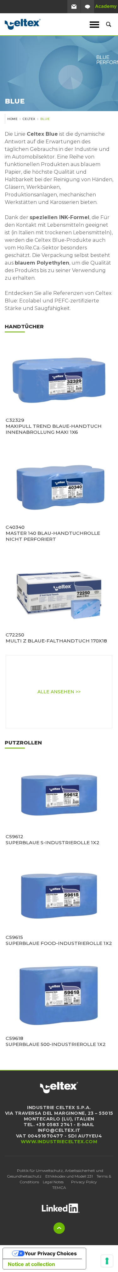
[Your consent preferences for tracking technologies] (107, 1261)
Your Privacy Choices (51, 1253)
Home (12, 119)
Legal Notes (53, 1181)
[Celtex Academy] (106, 6)
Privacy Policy (84, 1181)
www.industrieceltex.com (59, 1141)
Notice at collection (31, 1264)
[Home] (37, 24)
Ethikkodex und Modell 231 (69, 1176)
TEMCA (59, 1187)
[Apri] (61, 1208)
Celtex (29, 119)
